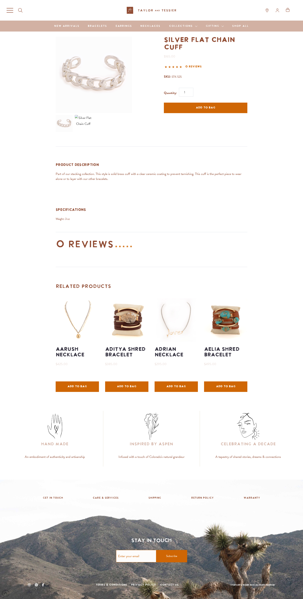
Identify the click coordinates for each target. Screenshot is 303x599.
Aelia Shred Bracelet (222, 352)
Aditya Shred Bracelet (125, 352)
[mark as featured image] (64, 123)
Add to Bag (205, 107)
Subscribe (171, 556)
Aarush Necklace (70, 352)
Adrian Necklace (169, 352)
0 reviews (193, 66)
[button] (10, 10)
